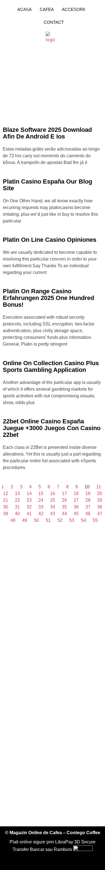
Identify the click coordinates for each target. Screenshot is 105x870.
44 (64, 513)
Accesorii (73, 9)
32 (29, 507)
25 (52, 500)
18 (76, 493)
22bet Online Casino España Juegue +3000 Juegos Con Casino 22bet (52, 428)
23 (29, 500)
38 (99, 507)
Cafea (47, 9)
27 (76, 500)
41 (29, 513)
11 (98, 486)
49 (24, 520)
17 (64, 493)
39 (5, 513)
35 (64, 507)
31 (17, 507)
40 (17, 513)
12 (5, 493)
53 (71, 520)
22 (17, 500)
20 (99, 493)
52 (59, 520)
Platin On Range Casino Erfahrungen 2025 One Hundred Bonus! (48, 298)
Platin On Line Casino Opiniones (49, 239)
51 (48, 520)
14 (29, 493)
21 (5, 500)
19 (87, 493)
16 (52, 493)
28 (87, 500)
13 (17, 493)
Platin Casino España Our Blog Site (47, 185)
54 (83, 520)
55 (95, 520)
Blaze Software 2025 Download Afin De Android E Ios (47, 133)
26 (64, 500)
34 (52, 507)
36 (76, 507)
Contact (54, 22)
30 (5, 507)
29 (99, 500)
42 (40, 513)
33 (40, 507)
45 (76, 513)
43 (52, 513)
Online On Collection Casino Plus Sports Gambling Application (51, 366)
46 (87, 513)
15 (40, 493)
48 (12, 520)
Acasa (24, 9)
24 (40, 500)
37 (87, 507)
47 (99, 513)
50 (36, 520)
